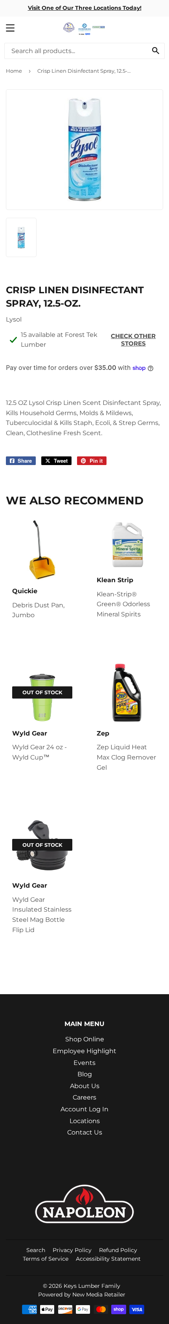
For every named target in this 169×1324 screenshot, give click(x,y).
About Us (84, 1086)
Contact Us (84, 1132)
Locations (85, 1121)
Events (84, 1063)
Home (14, 71)
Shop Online (84, 1039)
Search (35, 1250)
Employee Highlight (84, 1051)
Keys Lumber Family (92, 1286)
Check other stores (133, 339)
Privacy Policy (72, 1250)
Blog (84, 1074)
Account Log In (84, 1109)
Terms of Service (45, 1259)
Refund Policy (118, 1250)
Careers (84, 1097)
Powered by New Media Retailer (81, 1294)
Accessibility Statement (108, 1259)
